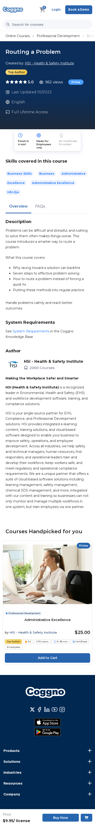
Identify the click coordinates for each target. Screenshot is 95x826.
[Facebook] (39, 709)
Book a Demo (78, 9)
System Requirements (31, 331)
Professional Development (58, 36)
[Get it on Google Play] (47, 732)
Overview (18, 206)
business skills (19, 173)
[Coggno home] (13, 9)
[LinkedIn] (47, 709)
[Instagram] (62, 709)
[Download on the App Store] (47, 722)
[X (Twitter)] (32, 709)
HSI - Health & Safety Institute (49, 63)
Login (56, 9)
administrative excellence (53, 183)
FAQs (40, 206)
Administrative (74, 173)
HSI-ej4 (13, 192)
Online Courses (18, 36)
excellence (16, 183)
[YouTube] (54, 709)
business (46, 173)
